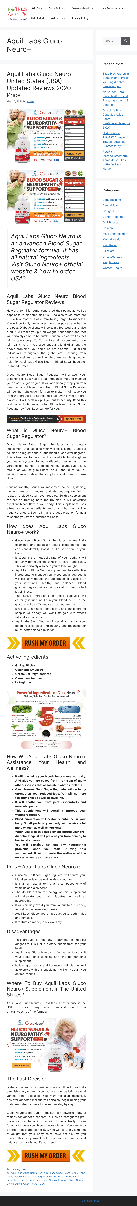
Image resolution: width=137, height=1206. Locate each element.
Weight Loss (58, 18)
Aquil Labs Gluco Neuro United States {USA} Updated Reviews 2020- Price (40, 84)
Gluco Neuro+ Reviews (54, 1180)
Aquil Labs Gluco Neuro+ (58, 1172)
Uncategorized (19, 1169)
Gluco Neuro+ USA (34, 1183)
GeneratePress (90, 1200)
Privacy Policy (80, 18)
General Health (81, 8)
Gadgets (108, 211)
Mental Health (112, 239)
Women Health (112, 268)
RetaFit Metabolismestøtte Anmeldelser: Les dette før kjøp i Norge (115, 160)
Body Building (57, 8)
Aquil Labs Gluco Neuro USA (27, 1172)
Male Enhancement (111, 8)
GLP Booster (111, 222)
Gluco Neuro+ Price (29, 1180)
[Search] (125, 41)
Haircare (108, 228)
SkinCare (36, 8)
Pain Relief (37, 18)
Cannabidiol (111, 205)
